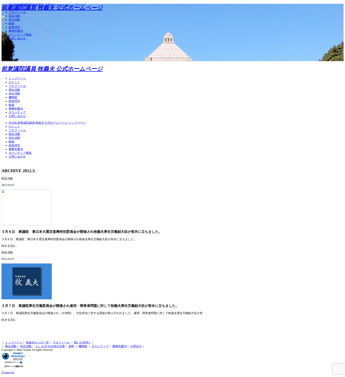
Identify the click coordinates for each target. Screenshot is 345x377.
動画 (11, 104)
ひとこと (14, 82)
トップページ (17, 78)
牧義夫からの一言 (37, 342)
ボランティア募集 (20, 152)
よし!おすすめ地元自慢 (50, 346)
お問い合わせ (17, 116)
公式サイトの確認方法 (13, 366)
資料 (71, 346)
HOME (47, 122)
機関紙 (13, 97)
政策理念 (14, 101)
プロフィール (17, 86)
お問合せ (136, 346)
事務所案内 (16, 108)
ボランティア (17, 112)
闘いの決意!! (82, 342)
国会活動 (14, 89)
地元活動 (14, 93)
